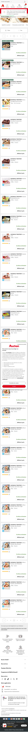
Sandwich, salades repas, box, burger (18, 628)
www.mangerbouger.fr (5, 714)
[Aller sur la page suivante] (23, 36)
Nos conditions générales (9, 722)
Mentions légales (20, 722)
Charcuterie (3, 628)
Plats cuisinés (4, 629)
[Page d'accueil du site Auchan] (3, 5)
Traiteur (8, 628)
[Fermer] (1, 725)
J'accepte (14, 386)
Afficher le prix (20, 55)
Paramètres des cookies (14, 383)
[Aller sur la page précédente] (4, 36)
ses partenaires (8, 352)
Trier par (15, 30)
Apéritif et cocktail (6, 25)
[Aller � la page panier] (25, 6)
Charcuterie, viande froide (18, 25)
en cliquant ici (11, 708)
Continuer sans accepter (21, 344)
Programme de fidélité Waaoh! (9, 672)
